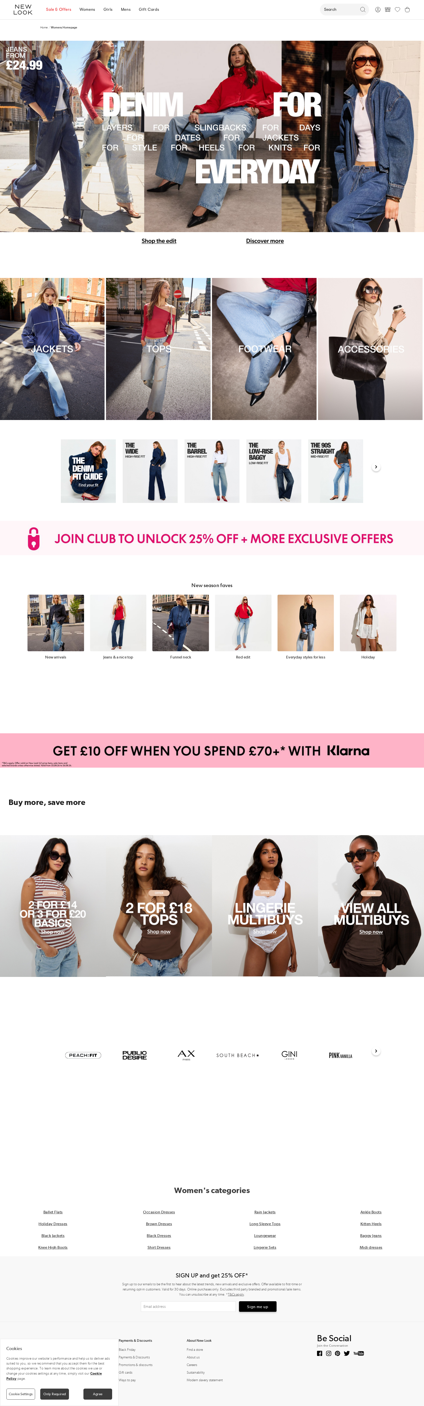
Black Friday (127, 1350)
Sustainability (196, 1372)
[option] (88, 471)
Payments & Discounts (134, 1357)
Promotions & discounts (135, 1365)
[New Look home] (25, 9)
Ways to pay (127, 1380)
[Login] (378, 9)
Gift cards (125, 1372)
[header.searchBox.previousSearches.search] (363, 9)
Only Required (54, 1394)
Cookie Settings (21, 1394)
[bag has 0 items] (407, 9)
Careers (192, 1365)
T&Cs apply (236, 1294)
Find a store (195, 1350)
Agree (97, 1394)
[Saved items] (397, 9)
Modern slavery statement (205, 1380)
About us (193, 1357)
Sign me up (257, 1306)
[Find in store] (388, 9)
